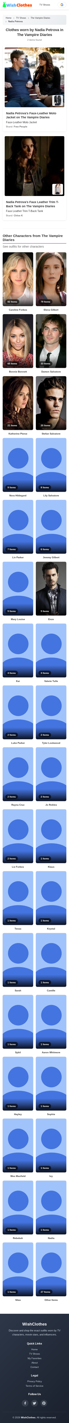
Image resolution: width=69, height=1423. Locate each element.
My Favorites (34, 1358)
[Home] (17, 4)
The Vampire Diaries (40, 18)
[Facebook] (25, 1403)
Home (8, 18)
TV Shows (44, 4)
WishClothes (28, 1417)
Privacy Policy (34, 1381)
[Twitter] (34, 1403)
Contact (34, 1367)
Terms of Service (34, 1386)
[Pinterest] (44, 1403)
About (34, 1362)
